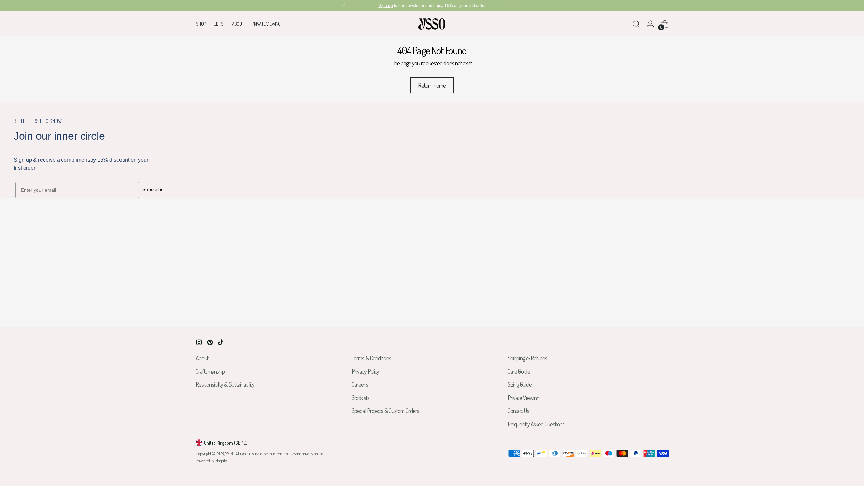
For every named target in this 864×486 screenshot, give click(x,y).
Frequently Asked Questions (536, 424)
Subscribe (153, 189)
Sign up (386, 5)
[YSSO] (432, 24)
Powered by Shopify (211, 460)
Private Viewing (523, 397)
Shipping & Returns (527, 358)
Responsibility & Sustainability (225, 384)
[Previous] (344, 5)
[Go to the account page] (650, 24)
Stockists (360, 397)
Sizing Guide (520, 384)
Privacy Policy (365, 371)
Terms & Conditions (371, 358)
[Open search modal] (636, 24)
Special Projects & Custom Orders (385, 410)
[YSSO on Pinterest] (211, 343)
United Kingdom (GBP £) (226, 443)
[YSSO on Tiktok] (221, 343)
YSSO (229, 453)
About (202, 358)
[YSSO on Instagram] (200, 343)
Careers (360, 384)
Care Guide (519, 371)
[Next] (520, 5)
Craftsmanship (210, 371)
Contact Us (518, 410)
